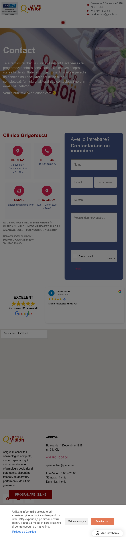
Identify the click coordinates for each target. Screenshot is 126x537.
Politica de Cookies (24, 532)
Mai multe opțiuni (77, 521)
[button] (107, 533)
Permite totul (102, 521)
